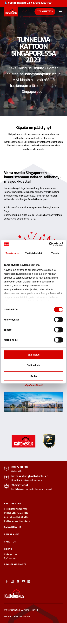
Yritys (8, 549)
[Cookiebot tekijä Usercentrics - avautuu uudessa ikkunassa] (49, 244)
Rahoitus (10, 542)
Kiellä (33, 376)
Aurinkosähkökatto (16, 517)
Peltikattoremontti (16, 513)
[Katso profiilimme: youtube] (23, 581)
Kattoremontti (13, 503)
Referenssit (12, 534)
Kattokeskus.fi (11, 11)
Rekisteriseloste (15, 564)
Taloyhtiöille (13, 527)
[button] (45, 12)
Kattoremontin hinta (17, 521)
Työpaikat (10, 558)
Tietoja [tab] (55, 253)
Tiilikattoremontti (15, 509)
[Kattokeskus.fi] (14, 593)
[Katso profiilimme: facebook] (7, 581)
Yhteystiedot (12, 554)
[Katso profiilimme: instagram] (12, 581)
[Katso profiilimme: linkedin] (29, 581)
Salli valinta (33, 365)
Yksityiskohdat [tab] (33, 253)
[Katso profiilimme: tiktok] (18, 581)
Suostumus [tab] (12, 253)
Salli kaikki (33, 354)
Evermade (25, 616)
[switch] (58, 319)
